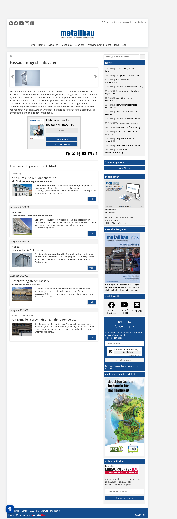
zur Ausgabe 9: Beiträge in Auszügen (122, 284)
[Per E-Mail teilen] (90, 153)
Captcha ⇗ (135, 355)
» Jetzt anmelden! (124, 360)
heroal (16, 246)
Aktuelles (53, 44)
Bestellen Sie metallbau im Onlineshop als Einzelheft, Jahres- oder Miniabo (123, 288)
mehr (92, 199)
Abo (124, 44)
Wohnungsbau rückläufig (122, 123)
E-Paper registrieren (111, 22)
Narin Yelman (111, 220)
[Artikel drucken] (95, 153)
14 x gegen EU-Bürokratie (122, 75)
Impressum (55, 510)
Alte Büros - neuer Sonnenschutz (34, 178)
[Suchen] (142, 57)
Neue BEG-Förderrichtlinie (122, 145)
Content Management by (20, 515)
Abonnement (62, 139)
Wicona (17, 212)
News (32, 44)
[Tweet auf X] (73, 155)
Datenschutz (42, 510)
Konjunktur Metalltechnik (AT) (124, 86)
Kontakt (24, 510)
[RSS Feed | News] (11, 23)
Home (41, 44)
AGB (32, 510)
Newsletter (128, 22)
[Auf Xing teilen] (79, 155)
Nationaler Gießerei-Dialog (122, 127)
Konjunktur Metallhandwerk (123, 118)
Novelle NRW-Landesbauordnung (116, 151)
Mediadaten (140, 22)
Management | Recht (99, 44)
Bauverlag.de (140, 514)
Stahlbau (80, 44)
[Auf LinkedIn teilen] (84, 155)
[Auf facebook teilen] (68, 155)
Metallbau (66, 44)
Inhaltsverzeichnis (61, 144)
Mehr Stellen (124, 168)
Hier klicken (127, 352)
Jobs (116, 44)
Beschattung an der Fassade (31, 281)
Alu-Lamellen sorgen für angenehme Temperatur (45, 319)
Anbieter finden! (125, 498)
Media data (110, 212)
